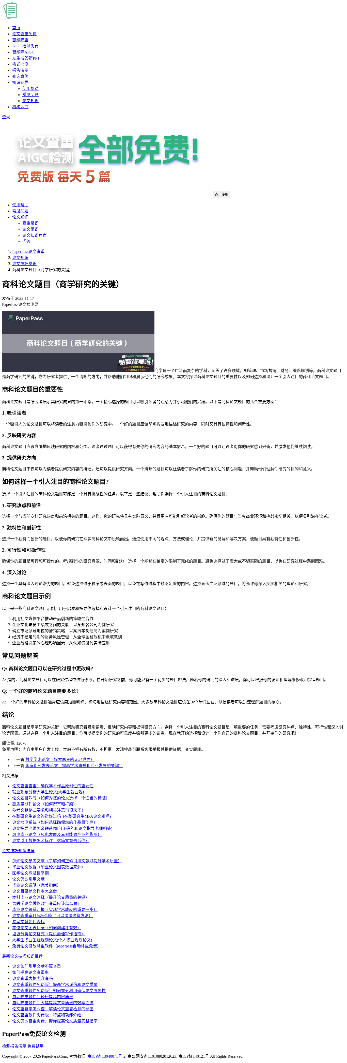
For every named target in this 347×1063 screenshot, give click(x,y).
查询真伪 (20, 76)
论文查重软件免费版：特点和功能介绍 (46, 1015)
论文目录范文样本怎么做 (34, 891)
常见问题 (30, 94)
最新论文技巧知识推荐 (22, 956)
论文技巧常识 (24, 264)
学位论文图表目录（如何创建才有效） (46, 928)
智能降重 (20, 40)
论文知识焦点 (34, 235)
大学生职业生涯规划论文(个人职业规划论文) (52, 940)
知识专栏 (20, 82)
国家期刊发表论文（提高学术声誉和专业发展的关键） (74, 765)
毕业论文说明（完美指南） (36, 885)
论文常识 (30, 229)
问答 (26, 241)
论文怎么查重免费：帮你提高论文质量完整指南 (55, 1021)
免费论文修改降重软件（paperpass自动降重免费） (56, 946)
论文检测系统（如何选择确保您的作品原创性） (55, 822)
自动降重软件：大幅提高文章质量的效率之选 (52, 1003)
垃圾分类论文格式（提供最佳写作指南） (48, 934)
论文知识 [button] (20, 217)
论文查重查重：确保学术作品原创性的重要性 (52, 786)
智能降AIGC (23, 52)
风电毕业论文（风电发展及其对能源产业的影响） (57, 834)
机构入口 (20, 107)
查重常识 (30, 223)
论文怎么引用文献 (28, 879)
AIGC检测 (25, 46)
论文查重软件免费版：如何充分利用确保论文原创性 (59, 991)
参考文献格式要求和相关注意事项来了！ (48, 810)
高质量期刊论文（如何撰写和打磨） (44, 804)
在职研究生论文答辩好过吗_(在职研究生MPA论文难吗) (61, 816)
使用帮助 (30, 88)
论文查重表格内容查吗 (32, 978)
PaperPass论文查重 (28, 251)
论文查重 (24, 34)
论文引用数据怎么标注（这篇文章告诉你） (50, 840)
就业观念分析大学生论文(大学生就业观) (48, 792)
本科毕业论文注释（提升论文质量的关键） (50, 897)
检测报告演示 (14, 1046)
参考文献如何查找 (28, 922)
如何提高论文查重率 (30, 972)
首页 (16, 28)
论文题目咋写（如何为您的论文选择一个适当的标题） (61, 798)
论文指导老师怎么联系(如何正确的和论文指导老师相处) (62, 828)
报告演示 (20, 70)
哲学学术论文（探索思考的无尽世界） (59, 759)
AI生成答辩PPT (26, 58)
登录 (6, 117)
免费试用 (35, 1046)
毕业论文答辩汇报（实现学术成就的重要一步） (55, 909)
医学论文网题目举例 (30, 873)
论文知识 (30, 101)
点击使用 (221, 194)
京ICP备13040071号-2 (106, 1056)
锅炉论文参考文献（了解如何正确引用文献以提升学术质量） (67, 861)
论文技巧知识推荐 (18, 851)
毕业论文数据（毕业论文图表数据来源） (48, 867)
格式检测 (20, 64)
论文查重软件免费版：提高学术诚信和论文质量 (55, 984)
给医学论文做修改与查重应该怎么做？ (46, 903)
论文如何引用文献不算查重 (36, 966)
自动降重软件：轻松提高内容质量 (42, 997)
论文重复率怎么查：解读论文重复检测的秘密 (52, 1009)
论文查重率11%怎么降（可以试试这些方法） (52, 915)
